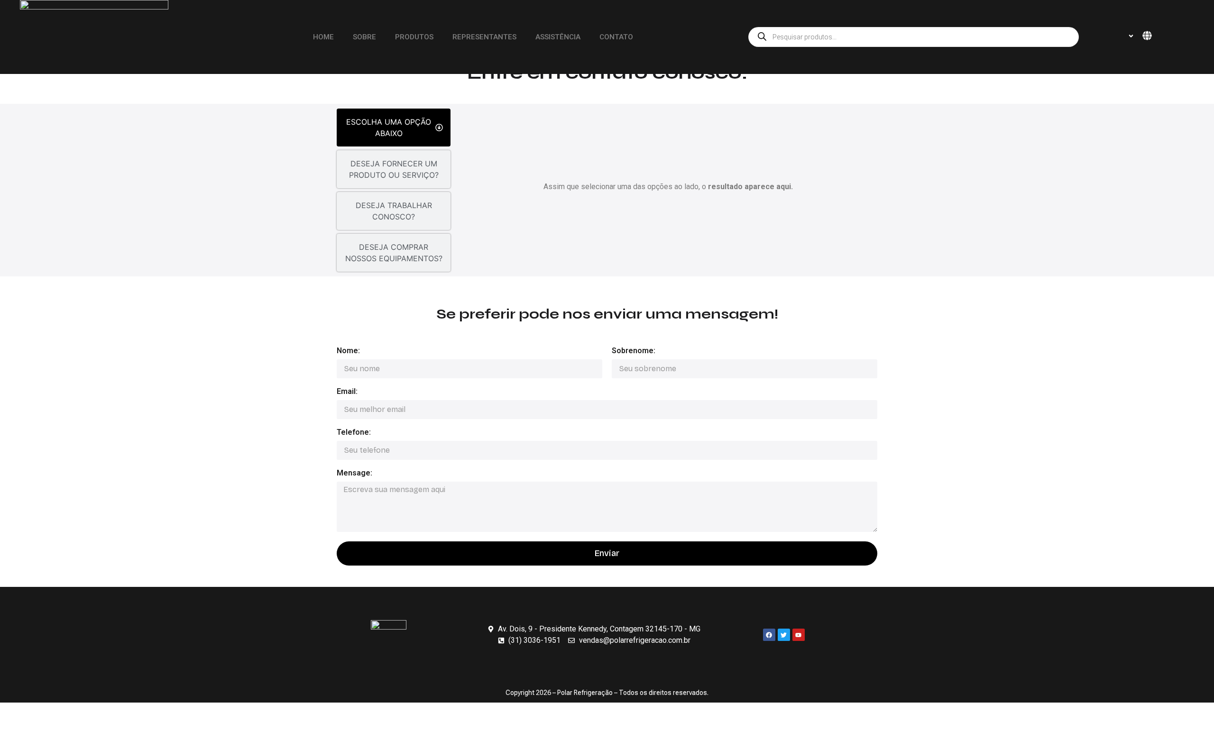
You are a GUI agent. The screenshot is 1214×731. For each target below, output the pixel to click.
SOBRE (364, 37)
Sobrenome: (633, 351)
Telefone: (354, 433)
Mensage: (354, 473)
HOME (323, 37)
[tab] (394, 127)
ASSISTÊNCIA (557, 37)
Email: (347, 392)
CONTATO (616, 37)
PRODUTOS (414, 37)
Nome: (348, 351)
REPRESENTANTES (484, 37)
